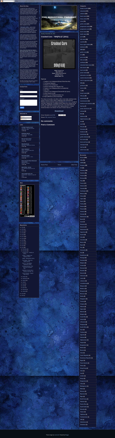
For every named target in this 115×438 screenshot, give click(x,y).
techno (82, 88)
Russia (54, 117)
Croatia (82, 265)
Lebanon (82, 280)
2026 (22, 227)
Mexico (82, 242)
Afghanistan (83, 340)
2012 (22, 245)
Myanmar (82, 393)
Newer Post (44, 164)
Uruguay (82, 304)
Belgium (82, 262)
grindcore (82, 85)
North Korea (83, 399)
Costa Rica (83, 316)
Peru (81, 247)
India (81, 370)
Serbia (82, 296)
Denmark (82, 268)
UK (81, 167)
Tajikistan (82, 414)
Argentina (82, 232)
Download (59, 111)
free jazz (82, 126)
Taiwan (82, 411)
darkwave (82, 47)
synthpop (82, 62)
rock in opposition (85, 80)
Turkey (82, 203)
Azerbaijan (83, 191)
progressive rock (84, 29)
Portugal (82, 257)
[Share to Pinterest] (65, 115)
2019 (22, 232)
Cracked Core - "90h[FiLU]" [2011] (54, 37)
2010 (22, 293)
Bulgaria (82, 314)
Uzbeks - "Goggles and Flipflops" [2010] (27, 256)
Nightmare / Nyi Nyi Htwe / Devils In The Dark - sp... (28, 271)
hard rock (82, 70)
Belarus (82, 193)
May (23, 284)
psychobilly (83, 98)
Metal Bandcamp (25, 144)
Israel (81, 221)
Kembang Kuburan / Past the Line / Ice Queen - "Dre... (27, 267)
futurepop (83, 129)
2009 (22, 295)
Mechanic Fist (67, 101)
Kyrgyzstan (83, 381)
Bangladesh (83, 345)
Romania (82, 224)
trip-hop (82, 147)
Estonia (82, 273)
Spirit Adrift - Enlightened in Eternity (28, 145)
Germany (82, 170)
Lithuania (82, 322)
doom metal (83, 31)
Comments (24, 119)
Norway (82, 178)
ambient (82, 13)
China (81, 196)
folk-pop (82, 95)
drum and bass (84, 142)
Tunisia (82, 301)
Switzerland (83, 229)
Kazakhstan (83, 255)
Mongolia (82, 291)
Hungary (82, 165)
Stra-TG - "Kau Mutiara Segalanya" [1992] (27, 264)
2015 (22, 240)
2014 (22, 242)
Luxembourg (83, 283)
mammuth (57, 434)
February (24, 289)
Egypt (81, 360)
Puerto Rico (83, 404)
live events (83, 139)
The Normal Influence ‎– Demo (27, 156)
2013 (22, 243)
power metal (83, 72)
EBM (81, 49)
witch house (83, 149)
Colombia (82, 239)
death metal (83, 34)
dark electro (83, 67)
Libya (81, 383)
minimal (82, 111)
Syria (81, 329)
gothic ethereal (84, 136)
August (24, 280)
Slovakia (82, 409)
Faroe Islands (83, 363)
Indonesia (83, 275)
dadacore (82, 116)
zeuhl (81, 124)
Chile (81, 237)
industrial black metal (86, 65)
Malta (81, 388)
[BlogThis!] (60, 115)
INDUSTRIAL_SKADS (26, 167)
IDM (46, 117)
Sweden (82, 173)
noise (81, 21)
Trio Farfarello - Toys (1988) (27, 134)
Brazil (81, 219)
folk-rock (82, 59)
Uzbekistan (83, 422)
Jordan (82, 375)
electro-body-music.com (27, 173)
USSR (81, 162)
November (24, 250)
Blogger (67, 434)
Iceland (82, 319)
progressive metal (85, 26)
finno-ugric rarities (85, 44)
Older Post (74, 164)
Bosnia (82, 350)
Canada (82, 188)
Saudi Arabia (83, 406)
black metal (83, 16)
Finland (82, 175)
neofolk (82, 42)
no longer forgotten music (27, 127)
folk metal (82, 39)
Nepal (81, 245)
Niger (81, 396)
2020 (22, 231)
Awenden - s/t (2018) (26, 163)
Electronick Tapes (26, 155)
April (23, 285)
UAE (81, 419)
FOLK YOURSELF (25, 149)
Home (59, 164)
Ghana (82, 365)
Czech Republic (84, 355)
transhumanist (84, 101)
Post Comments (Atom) (62, 168)
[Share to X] (62, 115)
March (23, 287)
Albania (82, 306)
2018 (22, 234)
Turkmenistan (83, 417)
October (24, 276)
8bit (81, 113)
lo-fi (81, 54)
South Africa (83, 327)
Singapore (83, 298)
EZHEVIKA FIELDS (26, 133)
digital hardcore (84, 119)
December (24, 249)
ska (81, 121)
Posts (23, 116)
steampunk (83, 144)
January (24, 291)
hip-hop (82, 106)
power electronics (85, 108)
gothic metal (83, 24)
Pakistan (82, 401)
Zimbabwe (83, 424)
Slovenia (82, 227)
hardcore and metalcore (86, 103)
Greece (82, 206)
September (24, 278)
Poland (82, 209)
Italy (81, 180)
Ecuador (82, 270)
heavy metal (83, 18)
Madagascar (83, 386)
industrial (50, 117)
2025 (22, 229)
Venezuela (83, 250)
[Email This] (59, 115)
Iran (81, 252)
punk (81, 36)
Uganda (82, 334)
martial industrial (84, 77)
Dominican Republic (85, 358)
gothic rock (83, 52)
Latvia (81, 278)
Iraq (81, 373)
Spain (81, 201)
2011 (22, 247)
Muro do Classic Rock (26, 138)
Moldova (82, 288)
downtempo (83, 134)
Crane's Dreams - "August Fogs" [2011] (27, 274)
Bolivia (82, 347)
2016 (22, 238)
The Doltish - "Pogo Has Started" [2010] (27, 261)
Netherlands (83, 216)
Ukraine (82, 185)
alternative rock (84, 75)
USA (81, 160)
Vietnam (82, 337)
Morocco (82, 293)
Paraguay (82, 324)
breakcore (83, 131)
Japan (81, 198)
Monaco (82, 391)
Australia (82, 260)
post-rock (82, 57)
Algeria (82, 309)
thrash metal (83, 93)
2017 (22, 236)
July (23, 282)
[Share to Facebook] (63, 115)
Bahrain (82, 311)
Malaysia (82, 286)
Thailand (82, 332)
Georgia (82, 214)
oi (80, 90)
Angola (82, 342)
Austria (82, 234)
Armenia (82, 211)
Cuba (81, 352)
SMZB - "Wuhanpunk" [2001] (28, 258)
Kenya (82, 378)
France (82, 183)
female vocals (84, 8)
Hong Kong (83, 368)
